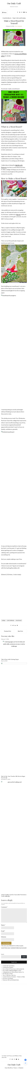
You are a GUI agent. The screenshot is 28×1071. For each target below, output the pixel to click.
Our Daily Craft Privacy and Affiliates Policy (12, 1055)
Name (3, 925)
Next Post (20, 631)
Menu (4, 12)
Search (2, 954)
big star (18, 214)
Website (3, 937)
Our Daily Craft (14, 3)
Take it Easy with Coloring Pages (10, 659)
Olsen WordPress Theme (11, 1067)
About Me (4, 1057)
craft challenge (10, 620)
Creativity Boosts (7, 18)
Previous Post (7, 631)
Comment (4, 907)
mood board (18, 620)
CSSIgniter (20, 1067)
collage (3, 620)
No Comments (18, 26)
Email (3, 931)
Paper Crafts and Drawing (19, 18)
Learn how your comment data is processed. (14, 948)
